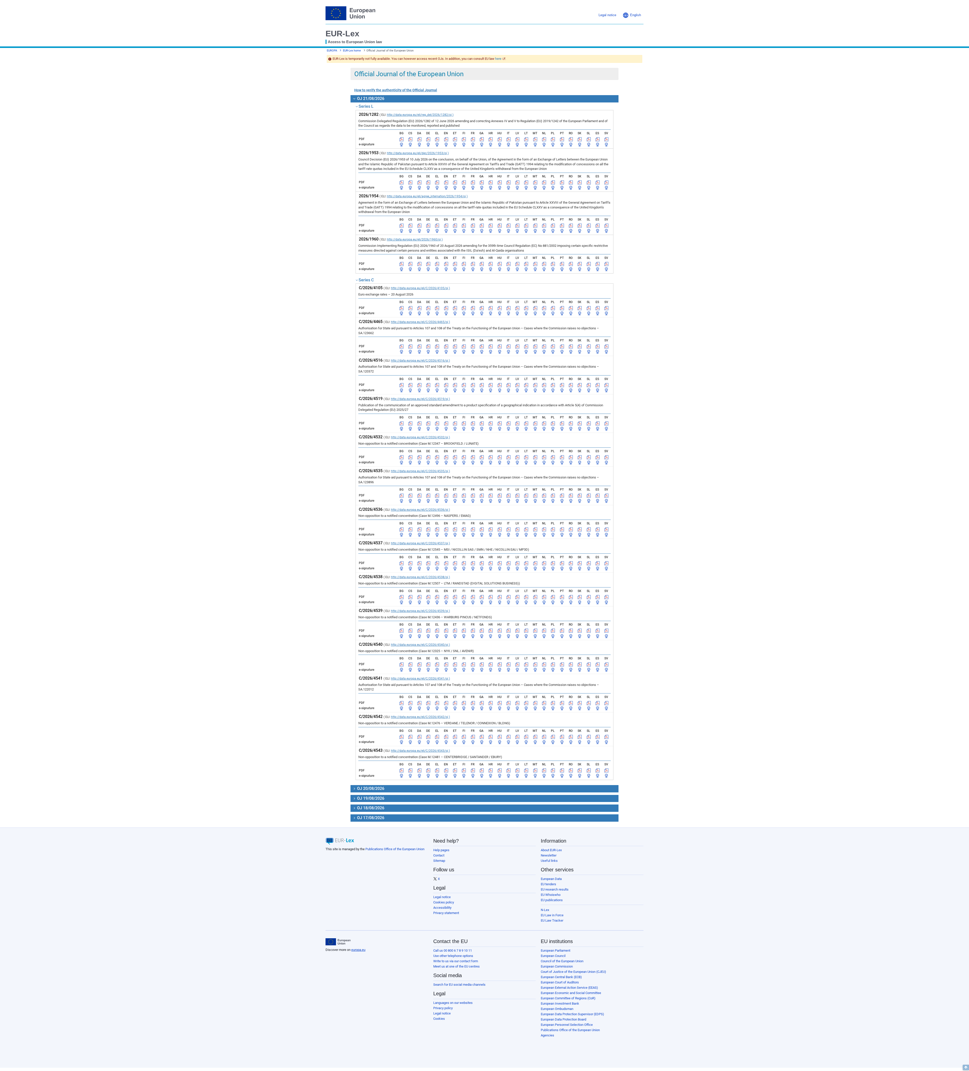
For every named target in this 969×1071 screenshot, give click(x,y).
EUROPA (332, 50)
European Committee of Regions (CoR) (568, 998)
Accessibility (442, 907)
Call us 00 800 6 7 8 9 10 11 (452, 950)
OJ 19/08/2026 (370, 798)
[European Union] (338, 941)
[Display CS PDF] (410, 139)
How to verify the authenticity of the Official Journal (395, 90)
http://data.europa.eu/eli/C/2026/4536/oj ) (420, 510)
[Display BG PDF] (401, 139)
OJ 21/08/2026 (370, 98)
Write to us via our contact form (455, 961)
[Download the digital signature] (401, 144)
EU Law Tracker (552, 920)
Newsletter (548, 855)
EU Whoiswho (550, 895)
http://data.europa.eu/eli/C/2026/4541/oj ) (420, 678)
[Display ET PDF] (455, 139)
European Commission (557, 966)
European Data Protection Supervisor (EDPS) (572, 1014)
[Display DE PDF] (428, 139)
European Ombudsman (557, 1009)
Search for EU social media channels (459, 984)
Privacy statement (446, 913)
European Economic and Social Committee (571, 993)
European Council (553, 956)
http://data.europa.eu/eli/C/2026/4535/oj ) (420, 471)
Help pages (441, 850)
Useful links (549, 861)
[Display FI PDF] (464, 139)
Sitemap (439, 861)
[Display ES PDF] (598, 139)
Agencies (547, 1035)
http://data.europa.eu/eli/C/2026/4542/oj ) (420, 717)
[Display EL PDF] (437, 139)
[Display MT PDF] (535, 139)
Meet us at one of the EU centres (456, 966)
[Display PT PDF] (562, 139)
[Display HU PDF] (500, 139)
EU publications (552, 900)
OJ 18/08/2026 (370, 808)
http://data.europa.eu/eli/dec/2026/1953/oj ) (418, 153)
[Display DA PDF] (419, 139)
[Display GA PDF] (482, 139)
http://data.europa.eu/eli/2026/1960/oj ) (415, 239)
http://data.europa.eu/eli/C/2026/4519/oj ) (420, 399)
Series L (366, 106)
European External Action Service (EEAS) (569, 987)
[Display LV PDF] (517, 139)
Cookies (439, 1019)
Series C (366, 280)
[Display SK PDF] (580, 139)
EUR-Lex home (352, 50)
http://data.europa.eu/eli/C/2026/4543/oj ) (420, 751)
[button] (631, 15)
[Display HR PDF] (491, 139)
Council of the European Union (562, 961)
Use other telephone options (453, 956)
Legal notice (442, 897)
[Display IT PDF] (508, 139)
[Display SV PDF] (606, 139)
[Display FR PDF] (473, 139)
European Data (551, 879)
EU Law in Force (552, 915)
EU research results (555, 889)
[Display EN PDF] (446, 139)
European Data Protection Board (563, 1019)
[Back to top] (966, 1067)
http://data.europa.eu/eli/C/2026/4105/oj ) (420, 288)
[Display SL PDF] (589, 139)
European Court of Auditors (560, 982)
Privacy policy (443, 1008)
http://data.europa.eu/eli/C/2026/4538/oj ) (420, 577)
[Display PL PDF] (553, 139)
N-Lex (545, 910)
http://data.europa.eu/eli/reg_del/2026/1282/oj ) (420, 115)
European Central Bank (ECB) (561, 977)
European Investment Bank (560, 1003)
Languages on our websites (453, 1003)
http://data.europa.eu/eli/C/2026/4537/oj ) (420, 543)
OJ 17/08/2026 (370, 817)
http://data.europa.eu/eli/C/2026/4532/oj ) (420, 437)
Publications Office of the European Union (394, 849)
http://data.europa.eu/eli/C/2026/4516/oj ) (420, 360)
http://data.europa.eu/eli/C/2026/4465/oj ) (420, 322)
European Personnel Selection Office (567, 1025)
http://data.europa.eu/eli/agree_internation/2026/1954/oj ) (427, 196)
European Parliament (555, 950)
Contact (438, 855)
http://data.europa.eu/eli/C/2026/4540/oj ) (420, 645)
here (498, 59)
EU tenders (548, 884)
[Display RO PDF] (571, 139)
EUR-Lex (342, 33)
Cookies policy (443, 902)
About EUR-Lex (551, 850)
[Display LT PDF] (526, 139)
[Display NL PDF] (544, 139)
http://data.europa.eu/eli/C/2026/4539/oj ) (420, 611)
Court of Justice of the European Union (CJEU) (573, 972)
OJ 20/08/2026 (370, 788)
